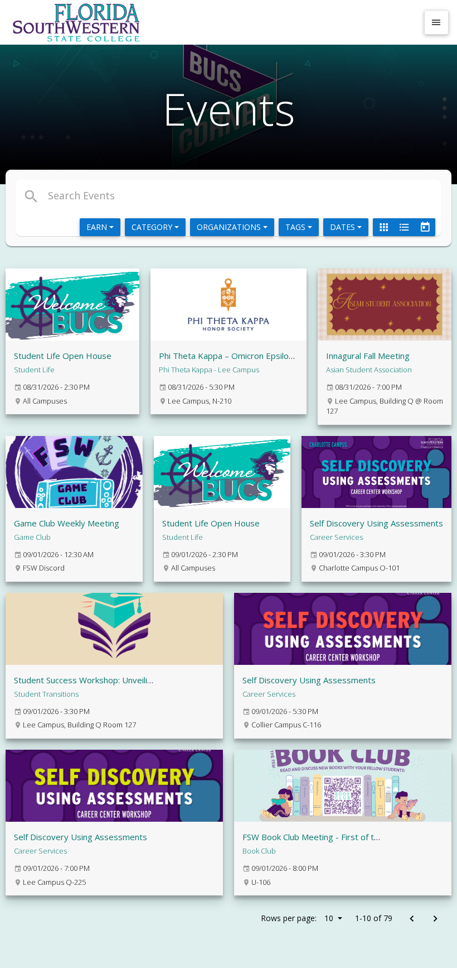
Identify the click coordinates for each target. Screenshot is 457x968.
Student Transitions (46, 694)
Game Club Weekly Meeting (66, 523)
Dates (343, 227)
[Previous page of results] (411, 919)
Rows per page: (297, 918)
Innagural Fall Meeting (368, 355)
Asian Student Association (369, 370)
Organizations (230, 227)
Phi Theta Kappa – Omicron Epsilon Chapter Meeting (259, 355)
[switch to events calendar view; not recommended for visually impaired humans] (424, 227)
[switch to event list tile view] (383, 227)
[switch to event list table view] (404, 227)
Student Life (34, 370)
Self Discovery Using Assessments (376, 523)
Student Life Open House (62, 355)
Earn (97, 227)
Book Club (259, 851)
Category (153, 227)
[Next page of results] (435, 919)
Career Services (336, 537)
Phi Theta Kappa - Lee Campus (209, 370)
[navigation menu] (436, 22)
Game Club (32, 537)
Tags (296, 227)
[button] (158, 195)
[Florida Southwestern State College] (212, 22)
